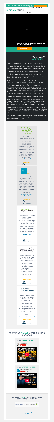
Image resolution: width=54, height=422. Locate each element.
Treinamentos (39, 7)
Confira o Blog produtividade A (27, 404)
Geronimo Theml (30, 7)
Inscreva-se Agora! (24, 48)
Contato (29, 12)
